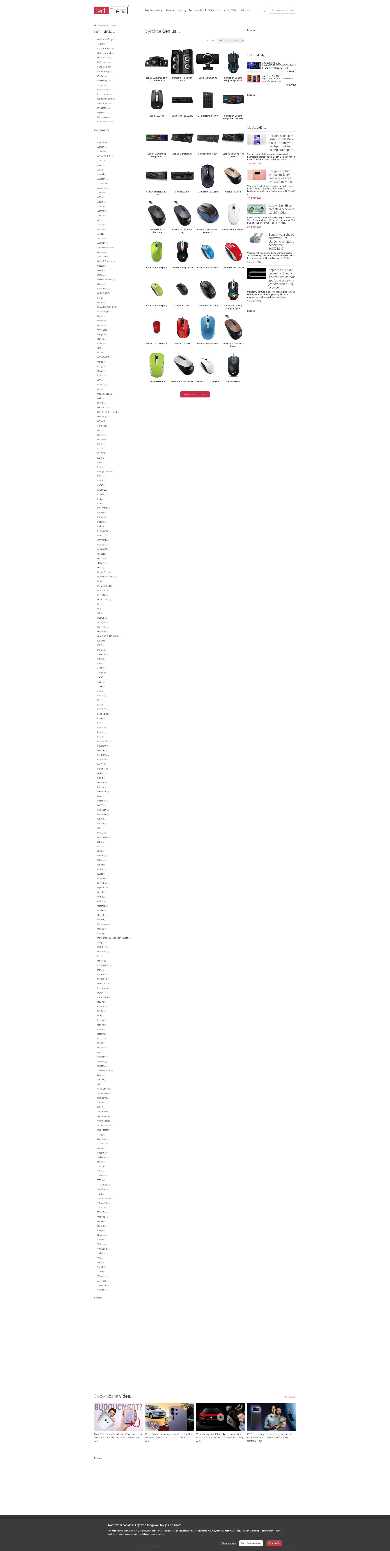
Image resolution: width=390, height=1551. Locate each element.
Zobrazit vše (290, 1397)
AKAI (101, 165)
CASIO (101, 343)
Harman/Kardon (106, 576)
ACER (101, 151)
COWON (102, 375)
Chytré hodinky (105, 48)
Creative (102, 384)
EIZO (101, 458)
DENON (102, 403)
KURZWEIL (103, 709)
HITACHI (102, 595)
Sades (101, 1052)
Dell (100, 398)
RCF (100, 1015)
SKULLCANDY (105, 1093)
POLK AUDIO (104, 965)
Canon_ (101, 325)
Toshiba (102, 1189)
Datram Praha (105, 394)
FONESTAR (103, 508)
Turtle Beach (104, 1212)
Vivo (100, 1258)
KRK (100, 704)
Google (102, 563)
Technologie (195, 10)
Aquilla (101, 229)
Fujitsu (101, 526)
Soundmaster (104, 1116)
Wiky (100, 1262)
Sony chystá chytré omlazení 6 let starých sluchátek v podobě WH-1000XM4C (281, 241)
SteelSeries (103, 1139)
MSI (100, 828)
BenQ (101, 275)
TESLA (101, 1180)
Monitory (103, 89)
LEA (100, 723)
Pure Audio (103, 988)
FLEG (100, 503)
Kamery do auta (106, 99)
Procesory (104, 108)
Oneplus (102, 892)
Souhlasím (274, 1543)
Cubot (101, 389)
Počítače (209, 10)
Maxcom (102, 782)
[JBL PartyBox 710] (254, 81)
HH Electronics (105, 586)
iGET (100, 645)
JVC (100, 691)
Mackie (102, 750)
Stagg (101, 1134)
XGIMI (101, 1271)
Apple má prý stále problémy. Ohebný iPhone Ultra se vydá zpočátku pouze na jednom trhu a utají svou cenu (282, 278)
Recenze (169, 10)
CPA (100, 380)
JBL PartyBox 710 (270, 76)
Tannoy (101, 1166)
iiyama (101, 650)
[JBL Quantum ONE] (254, 68)
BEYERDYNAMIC (106, 279)
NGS (100, 851)
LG (100, 736)
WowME (102, 1267)
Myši (101, 112)
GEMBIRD (102, 540)
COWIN (101, 371)
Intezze (102, 659)
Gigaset (101, 554)
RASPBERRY (104, 997)
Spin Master (103, 1130)
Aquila (101, 224)
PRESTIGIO (104, 983)
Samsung (103, 1061)
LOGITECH (103, 746)
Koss (101, 700)
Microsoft (103, 810)
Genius (102, 544)
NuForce (102, 878)
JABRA (102, 668)
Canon (101, 320)
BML (100, 298)
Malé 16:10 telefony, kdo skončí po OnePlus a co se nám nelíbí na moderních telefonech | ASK (118, 1437)
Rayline (101, 1002)
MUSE (101, 833)
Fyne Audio (104, 531)
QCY (100, 993)
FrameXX (102, 517)
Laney (101, 718)
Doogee (102, 439)
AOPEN (101, 206)
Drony (102, 76)
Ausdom (102, 252)
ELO (100, 467)
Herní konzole (104, 57)
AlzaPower (103, 183)
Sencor (102, 1066)
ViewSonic (103, 1249)
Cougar (101, 366)
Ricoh (101, 1029)
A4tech (102, 147)
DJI (100, 430)
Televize (102, 85)
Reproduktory (105, 94)
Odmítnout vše (228, 1543)
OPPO (101, 901)
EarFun (101, 444)
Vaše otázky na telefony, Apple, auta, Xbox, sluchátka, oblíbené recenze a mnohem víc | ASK (219, 1437)
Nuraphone (103, 883)
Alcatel (101, 174)
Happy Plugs (104, 572)
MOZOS (101, 819)
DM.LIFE (102, 435)
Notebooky (104, 62)
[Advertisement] (118, 1344)
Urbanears (103, 1235)
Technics (102, 1175)
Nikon (101, 860)
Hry (219, 10)
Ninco (101, 865)
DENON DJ (103, 407)
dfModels (102, 426)
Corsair (102, 362)
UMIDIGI (102, 1226)
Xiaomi (102, 1276)
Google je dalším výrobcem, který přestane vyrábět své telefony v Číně (281, 176)
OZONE (101, 919)
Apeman (102, 211)
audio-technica (105, 247)
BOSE (101, 302)
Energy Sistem (105, 471)
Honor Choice (104, 599)
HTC (100, 613)
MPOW (101, 823)
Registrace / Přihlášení (285, 10)
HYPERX (102, 627)
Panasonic (103, 924)
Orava (101, 910)
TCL (100, 1171)
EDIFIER (102, 453)
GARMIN (102, 535)
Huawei (102, 618)
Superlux (102, 1153)
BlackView (103, 288)
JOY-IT (101, 686)
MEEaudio (103, 791)
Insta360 (102, 654)
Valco (101, 1239)
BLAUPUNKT (104, 293)
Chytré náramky (106, 53)
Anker (101, 192)
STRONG (102, 1143)
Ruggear (102, 1047)
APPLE (101, 215)
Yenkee (102, 1290)
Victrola (101, 1244)
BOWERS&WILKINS (107, 307)
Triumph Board (105, 1198)
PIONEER (103, 947)
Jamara (102, 672)
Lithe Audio (104, 741)
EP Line (101, 476)
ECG (100, 448)
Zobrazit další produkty (195, 394)
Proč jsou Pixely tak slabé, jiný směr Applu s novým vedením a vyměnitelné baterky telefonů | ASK (270, 1437)
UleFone (102, 1217)
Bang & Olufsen (106, 261)
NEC (100, 846)
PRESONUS (103, 979)
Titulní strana (103, 25)
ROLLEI (101, 1043)
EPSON (101, 480)
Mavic (101, 778)
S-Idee (101, 1084)
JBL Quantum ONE (271, 63)
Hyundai (102, 631)
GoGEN (102, 558)
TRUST (101, 1207)
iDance (101, 640)
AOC (100, 197)
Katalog (181, 10)
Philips (102, 942)
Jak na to (245, 10)
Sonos (101, 1102)
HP (100, 608)
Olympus (102, 887)
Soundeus (103, 1111)
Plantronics (103, 951)
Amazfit (102, 188)
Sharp (101, 1075)
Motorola (103, 814)
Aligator (102, 179)
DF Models (103, 421)
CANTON (102, 330)
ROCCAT (102, 1038)
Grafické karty (105, 121)
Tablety (102, 44)
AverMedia (103, 256)
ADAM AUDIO (105, 156)
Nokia (101, 869)
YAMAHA (103, 1285)
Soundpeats (104, 1121)
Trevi (100, 1194)
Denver (101, 416)
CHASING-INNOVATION (109, 636)
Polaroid (102, 961)
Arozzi (101, 234)
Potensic (102, 974)
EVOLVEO (102, 490)
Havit (100, 581)
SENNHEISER (105, 1070)
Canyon (102, 334)
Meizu (101, 796)
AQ (100, 220)
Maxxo (101, 787)
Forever (101, 512)
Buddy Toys (103, 311)
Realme (101, 1020)
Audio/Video (230, 10)
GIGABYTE (103, 549)
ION (100, 663)
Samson (102, 1057)
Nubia (101, 874)
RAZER (102, 1006)
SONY (101, 1107)
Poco (101, 956)
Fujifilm (102, 522)
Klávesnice (104, 117)
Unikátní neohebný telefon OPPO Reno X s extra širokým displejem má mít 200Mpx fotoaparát (281, 143)
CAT (100, 348)
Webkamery (104, 103)
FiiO (100, 499)
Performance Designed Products (114, 938)
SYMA (101, 1162)
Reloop (101, 1025)
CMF (100, 352)
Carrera (101, 339)
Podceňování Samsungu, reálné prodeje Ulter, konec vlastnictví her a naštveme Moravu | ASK (169, 1437)
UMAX (101, 1221)
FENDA (102, 494)
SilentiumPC (104, 1089)
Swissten (102, 1157)
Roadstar (102, 1034)
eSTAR (101, 485)
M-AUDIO (102, 773)
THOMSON (103, 1185)
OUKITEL (102, 915)
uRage (101, 1230)
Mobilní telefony (153, 10)
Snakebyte (103, 1098)
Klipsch (102, 695)
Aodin (101, 202)
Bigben (101, 284)
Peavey (101, 933)
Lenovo (102, 732)
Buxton (102, 316)
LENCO (101, 727)
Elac (100, 462)
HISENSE (103, 590)
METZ (101, 805)
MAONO (102, 764)
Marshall (102, 768)
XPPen (101, 1281)
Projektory (104, 80)
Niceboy (102, 855)
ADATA (101, 160)
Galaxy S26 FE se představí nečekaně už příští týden (281, 209)
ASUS (101, 238)
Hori (100, 604)
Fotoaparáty (105, 71)
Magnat (102, 759)
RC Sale (101, 1011)
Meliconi (102, 801)
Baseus (101, 266)
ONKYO (101, 897)
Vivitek (101, 1253)
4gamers (102, 142)
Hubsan (102, 622)
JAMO (101, 677)
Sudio (101, 1148)
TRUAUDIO (103, 1203)
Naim (100, 842)
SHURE (101, 1079)
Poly (100, 970)
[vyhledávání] (263, 10)
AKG (100, 170)
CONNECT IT (104, 357)
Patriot (101, 929)
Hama (101, 567)
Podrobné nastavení (251, 1543)
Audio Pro (102, 243)
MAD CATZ (103, 755)
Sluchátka (104, 67)
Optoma (102, 906)
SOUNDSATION (105, 1125)
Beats (101, 270)
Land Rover (103, 714)
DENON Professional (108, 412)
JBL (101, 682)
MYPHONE (103, 837)
